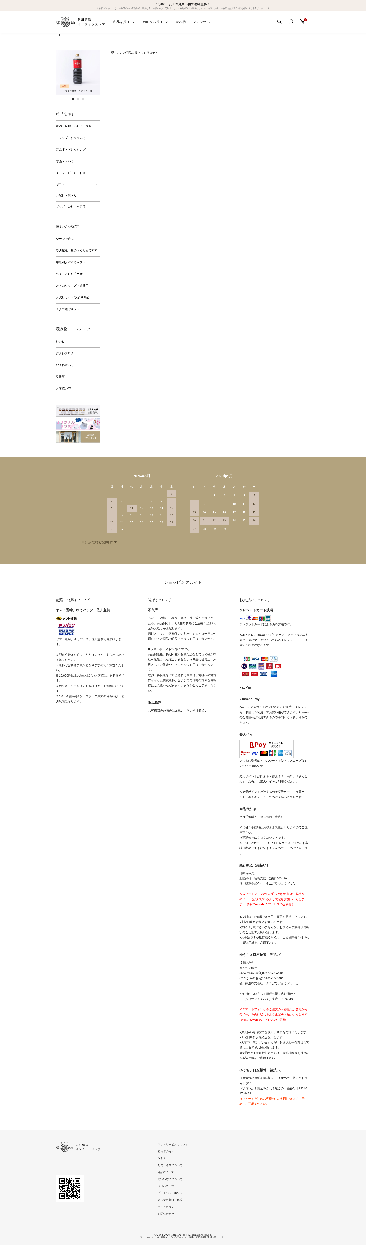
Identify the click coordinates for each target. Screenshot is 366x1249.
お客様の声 (63, 388)
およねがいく (65, 365)
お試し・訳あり (66, 195)
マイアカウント (167, 1206)
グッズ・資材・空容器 (71, 206)
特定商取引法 (166, 1186)
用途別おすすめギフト (71, 262)
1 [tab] (73, 99)
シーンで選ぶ (65, 238)
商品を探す (121, 22)
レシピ (60, 341)
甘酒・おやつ (65, 161)
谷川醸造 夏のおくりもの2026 (76, 250)
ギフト (60, 184)
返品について (166, 1172)
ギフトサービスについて (173, 1144)
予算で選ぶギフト (68, 309)
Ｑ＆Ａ (162, 1158)
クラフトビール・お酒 (71, 173)
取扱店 (60, 376)
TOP (59, 35)
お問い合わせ (166, 1213)
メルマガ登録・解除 (170, 1199)
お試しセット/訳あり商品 (72, 297)
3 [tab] (83, 99)
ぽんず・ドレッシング (71, 149)
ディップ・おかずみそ (71, 138)
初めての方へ (166, 1151)
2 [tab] (78, 99)
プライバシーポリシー (171, 1192)
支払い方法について (170, 1179)
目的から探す (153, 22)
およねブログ (65, 353)
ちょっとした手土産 (69, 273)
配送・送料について (170, 1165)
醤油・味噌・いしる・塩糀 (74, 126)
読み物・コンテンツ (191, 22)
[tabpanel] (78, 72)
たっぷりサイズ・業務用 (72, 285)
